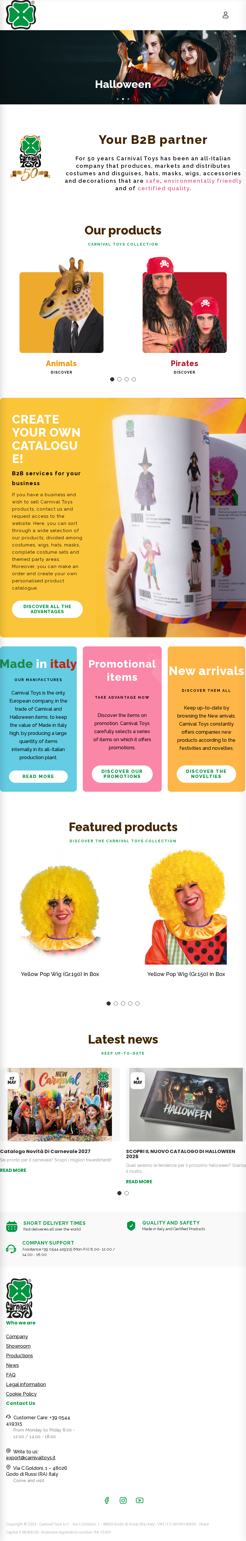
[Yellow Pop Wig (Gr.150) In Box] (186, 906)
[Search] (214, 14)
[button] (117, 99)
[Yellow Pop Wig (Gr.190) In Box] (60, 906)
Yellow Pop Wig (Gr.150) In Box (186, 974)
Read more (13, 1170)
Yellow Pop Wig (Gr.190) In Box (60, 974)
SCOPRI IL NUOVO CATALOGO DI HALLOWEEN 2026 (180, 1154)
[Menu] (237, 14)
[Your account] (225, 15)
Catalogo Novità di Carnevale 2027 (45, 1151)
